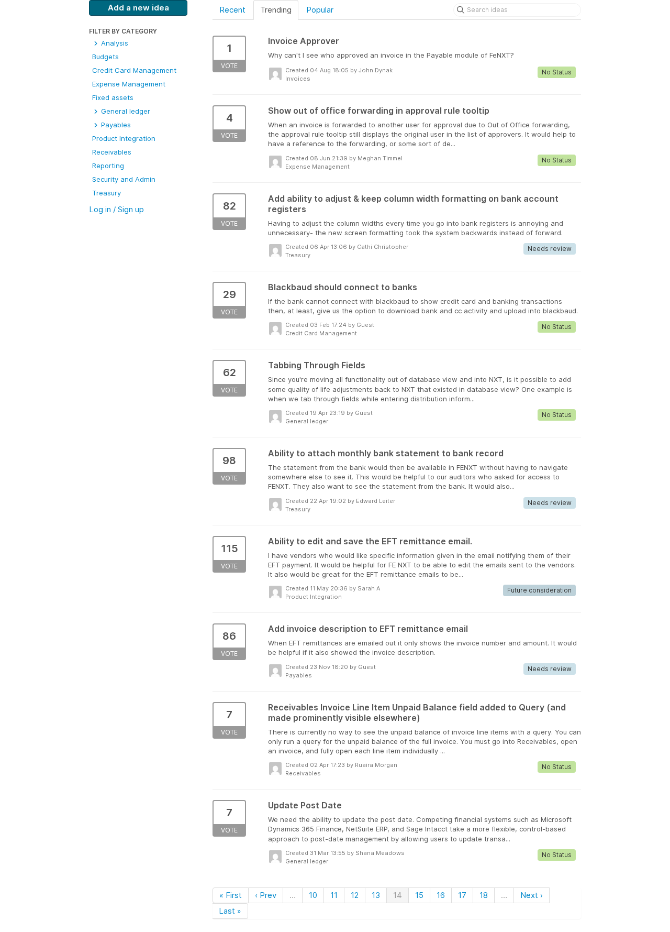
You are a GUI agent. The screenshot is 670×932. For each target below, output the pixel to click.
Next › (531, 895)
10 (313, 895)
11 (334, 895)
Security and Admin (123, 179)
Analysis (113, 43)
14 (397, 895)
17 (462, 895)
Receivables (111, 152)
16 (441, 895)
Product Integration (123, 138)
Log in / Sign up (116, 209)
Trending (276, 10)
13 (376, 895)
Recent (232, 10)
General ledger (124, 111)
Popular (319, 10)
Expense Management (128, 84)
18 (483, 895)
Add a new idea (138, 8)
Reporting (108, 165)
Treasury (106, 193)
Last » (230, 911)
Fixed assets (112, 97)
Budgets (105, 56)
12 (355, 895)
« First (230, 895)
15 (419, 895)
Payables (115, 124)
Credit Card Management (134, 70)
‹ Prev (265, 895)
